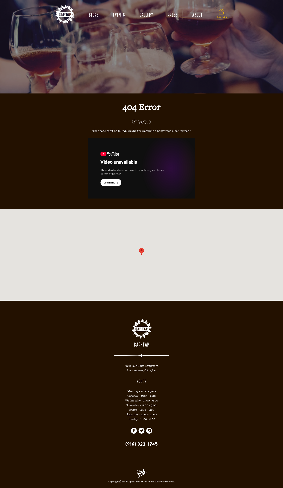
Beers (94, 14)
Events (119, 14)
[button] (141, 251)
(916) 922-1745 (141, 444)
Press (172, 14)
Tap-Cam (222, 16)
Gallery (146, 14)
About (197, 14)
